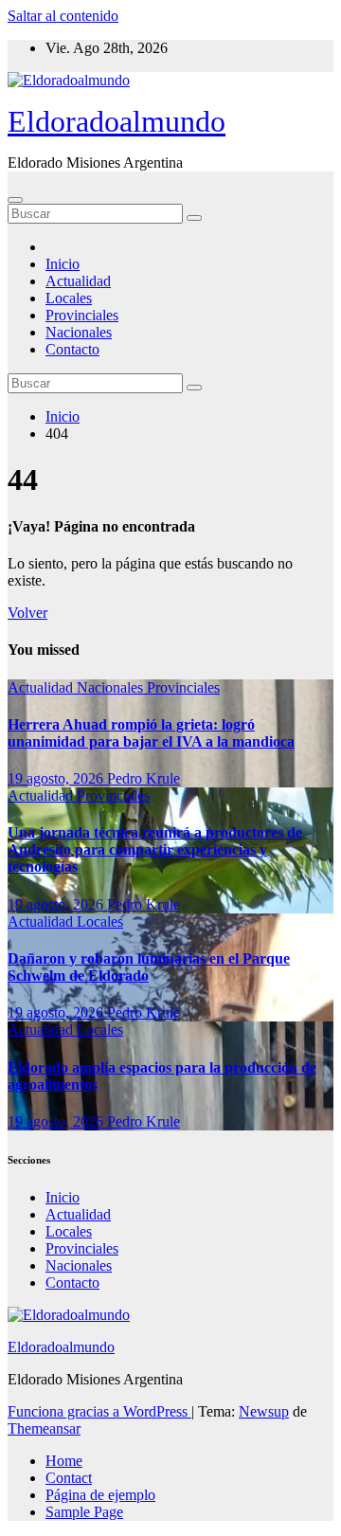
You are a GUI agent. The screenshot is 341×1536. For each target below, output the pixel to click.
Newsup (264, 1411)
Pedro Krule (143, 778)
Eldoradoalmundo (116, 121)
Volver (27, 613)
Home (63, 1461)
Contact (68, 1478)
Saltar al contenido (63, 16)
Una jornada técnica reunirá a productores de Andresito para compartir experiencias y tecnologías (155, 849)
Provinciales (81, 315)
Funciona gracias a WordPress (99, 1411)
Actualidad (78, 281)
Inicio (62, 264)
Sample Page (84, 1512)
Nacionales (78, 332)
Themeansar (44, 1428)
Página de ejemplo (100, 1495)
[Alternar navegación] (15, 200)
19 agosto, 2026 (57, 778)
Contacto (72, 349)
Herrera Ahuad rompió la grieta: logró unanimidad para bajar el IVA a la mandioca (151, 733)
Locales (68, 298)
